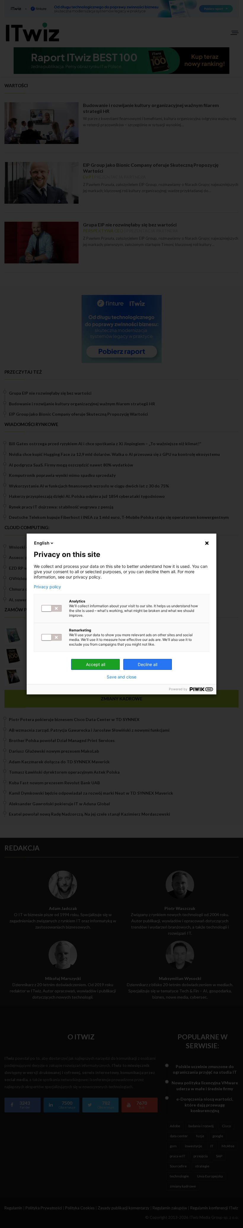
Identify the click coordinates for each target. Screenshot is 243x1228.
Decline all (147, 664)
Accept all (95, 664)
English (41, 542)
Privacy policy (47, 586)
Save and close (121, 677)
